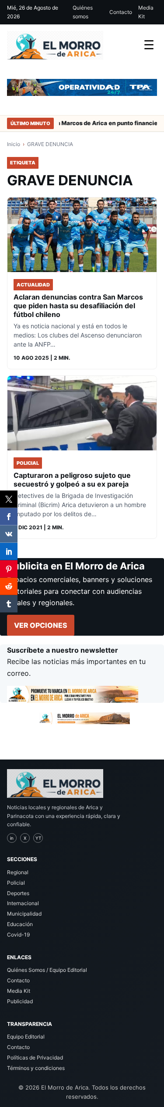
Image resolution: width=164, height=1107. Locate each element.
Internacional (23, 903)
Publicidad (20, 1001)
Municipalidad (24, 913)
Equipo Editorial (26, 1036)
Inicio (13, 144)
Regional (17, 872)
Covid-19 (18, 934)
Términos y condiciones (36, 1068)
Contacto (120, 12)
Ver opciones (40, 625)
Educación (20, 924)
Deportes (18, 893)
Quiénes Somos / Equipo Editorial (47, 970)
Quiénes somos (83, 12)
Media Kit (146, 12)
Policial (16, 882)
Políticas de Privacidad (35, 1057)
